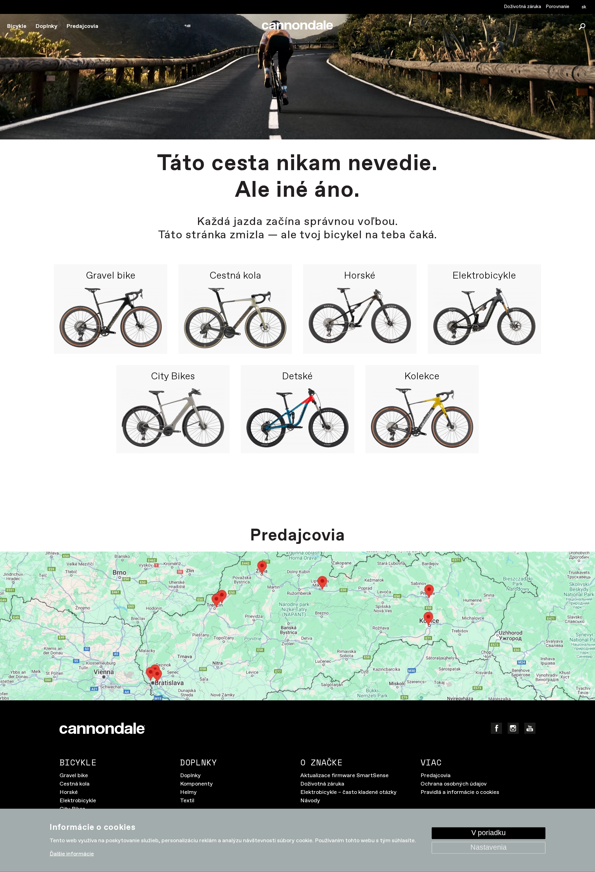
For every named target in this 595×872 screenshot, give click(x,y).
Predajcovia (82, 26)
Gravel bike (110, 276)
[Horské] (360, 318)
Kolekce (421, 377)
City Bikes (173, 377)
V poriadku (488, 833)
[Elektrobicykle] (484, 318)
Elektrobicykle (484, 276)
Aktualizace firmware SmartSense (344, 775)
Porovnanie (557, 6)
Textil (187, 800)
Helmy (188, 792)
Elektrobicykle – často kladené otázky (348, 792)
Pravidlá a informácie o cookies (460, 792)
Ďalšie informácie (72, 854)
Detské (297, 377)
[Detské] (297, 418)
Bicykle (16, 26)
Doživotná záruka (522, 6)
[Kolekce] (422, 418)
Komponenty (196, 784)
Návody (310, 800)
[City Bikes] (173, 418)
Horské (359, 276)
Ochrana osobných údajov (454, 784)
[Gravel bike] (111, 318)
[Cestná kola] (235, 318)
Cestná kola (235, 276)
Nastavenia (488, 847)
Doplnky (46, 26)
